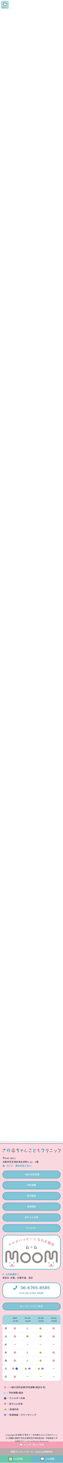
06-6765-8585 (35, 1287)
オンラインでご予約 (31, 1306)
